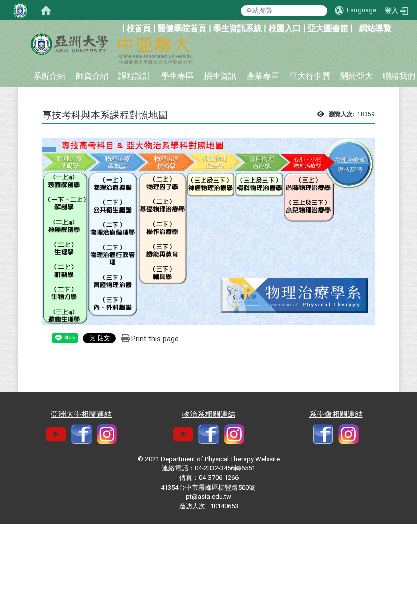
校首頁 (139, 28)
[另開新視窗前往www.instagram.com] (234, 434)
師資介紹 (92, 76)
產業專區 (263, 76)
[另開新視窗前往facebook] (81, 434)
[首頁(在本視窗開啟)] (45, 10)
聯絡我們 (399, 76)
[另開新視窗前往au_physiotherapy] (348, 434)
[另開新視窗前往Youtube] (56, 434)
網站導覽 (375, 28)
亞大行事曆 (309, 76)
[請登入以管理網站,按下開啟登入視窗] (20, 10)
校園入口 (285, 28)
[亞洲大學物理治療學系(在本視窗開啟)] (68, 44)
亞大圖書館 (328, 28)
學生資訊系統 (237, 28)
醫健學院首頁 (182, 28)
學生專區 (177, 76)
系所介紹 (49, 76)
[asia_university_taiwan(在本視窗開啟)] (107, 434)
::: (116, 27)
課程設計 (134, 76)
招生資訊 (220, 76)
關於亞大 (356, 76)
